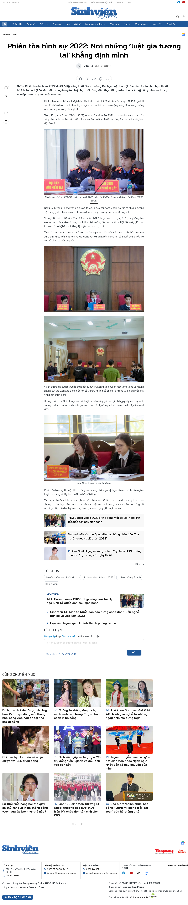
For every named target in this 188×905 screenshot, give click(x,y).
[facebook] (178, 2)
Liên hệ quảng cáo (54, 865)
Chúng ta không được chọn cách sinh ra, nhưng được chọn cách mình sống (77, 714)
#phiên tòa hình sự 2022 (98, 577)
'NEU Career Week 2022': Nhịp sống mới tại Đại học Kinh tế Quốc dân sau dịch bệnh (104, 520)
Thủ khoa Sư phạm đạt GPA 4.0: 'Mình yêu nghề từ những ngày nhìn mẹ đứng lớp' (128, 714)
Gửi (134, 652)
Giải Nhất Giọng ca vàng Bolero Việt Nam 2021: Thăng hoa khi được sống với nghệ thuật (104, 553)
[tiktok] (140, 873)
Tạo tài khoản (69, 636)
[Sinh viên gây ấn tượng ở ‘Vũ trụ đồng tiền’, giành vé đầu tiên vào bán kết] (77, 740)
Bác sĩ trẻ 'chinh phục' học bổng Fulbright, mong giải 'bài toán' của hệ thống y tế (127, 807)
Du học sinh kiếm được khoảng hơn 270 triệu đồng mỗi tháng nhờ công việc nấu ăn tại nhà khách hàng (24, 715)
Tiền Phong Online (77, 2)
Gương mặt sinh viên (95, 24)
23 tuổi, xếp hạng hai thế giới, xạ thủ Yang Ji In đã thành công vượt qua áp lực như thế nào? (25, 807)
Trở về (6, 120)
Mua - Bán (157, 24)
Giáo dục (44, 24)
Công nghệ (115, 24)
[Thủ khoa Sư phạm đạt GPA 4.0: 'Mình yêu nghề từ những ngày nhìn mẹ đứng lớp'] (129, 693)
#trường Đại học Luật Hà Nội (62, 577)
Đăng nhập (50, 636)
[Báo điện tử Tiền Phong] (164, 851)
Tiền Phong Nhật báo (102, 2)
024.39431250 (13, 875)
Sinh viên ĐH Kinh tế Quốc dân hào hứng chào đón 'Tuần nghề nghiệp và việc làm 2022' (104, 536)
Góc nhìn (57, 24)
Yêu (68, 24)
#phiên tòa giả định (129, 577)
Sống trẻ (31, 24)
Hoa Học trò (124, 2)
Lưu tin (6, 104)
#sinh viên (51, 584)
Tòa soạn (8, 865)
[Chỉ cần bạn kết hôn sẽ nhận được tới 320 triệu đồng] (25, 740)
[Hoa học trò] (182, 851)
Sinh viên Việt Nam (20, 849)
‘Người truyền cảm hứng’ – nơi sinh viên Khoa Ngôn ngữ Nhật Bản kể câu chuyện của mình (128, 762)
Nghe (6, 88)
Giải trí (77, 24)
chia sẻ (80, 79)
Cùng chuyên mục (18, 674)
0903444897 (92, 869)
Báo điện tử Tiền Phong (94, 13)
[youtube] (184, 2)
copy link (94, 79)
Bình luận (6, 112)
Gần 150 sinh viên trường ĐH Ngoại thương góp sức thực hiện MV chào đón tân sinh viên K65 (77, 809)
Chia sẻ (6, 96)
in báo (101, 79)
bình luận (107, 79)
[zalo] (148, 873)
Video (127, 24)
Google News (183, 34)
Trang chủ (4, 24)
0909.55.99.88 (54, 869)
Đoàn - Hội (17, 24)
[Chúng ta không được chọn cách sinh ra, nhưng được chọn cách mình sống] (77, 693)
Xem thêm (183, 24)
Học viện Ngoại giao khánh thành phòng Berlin (83, 623)
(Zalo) (65, 869)
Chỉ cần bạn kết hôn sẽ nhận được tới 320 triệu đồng (22, 759)
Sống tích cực (141, 24)
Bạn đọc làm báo (19, 897)
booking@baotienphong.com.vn (61, 873)
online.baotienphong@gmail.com (101, 873)
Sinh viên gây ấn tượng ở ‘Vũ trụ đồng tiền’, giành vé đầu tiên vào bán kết (77, 760)
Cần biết (171, 24)
